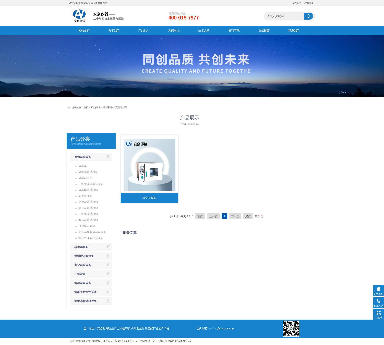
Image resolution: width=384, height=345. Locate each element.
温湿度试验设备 (84, 256)
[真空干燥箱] (149, 165)
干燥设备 (108, 107)
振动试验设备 (82, 283)
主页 (86, 107)
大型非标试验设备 (85, 301)
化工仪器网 (158, 341)
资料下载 (234, 30)
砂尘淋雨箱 (81, 247)
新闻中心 (174, 30)
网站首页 (84, 30)
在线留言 (297, 3)
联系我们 (309, 3)
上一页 (213, 216)
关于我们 (114, 30)
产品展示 (144, 30)
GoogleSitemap (183, 341)
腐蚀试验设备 (82, 156)
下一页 (235, 216)
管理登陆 (170, 341)
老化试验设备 (82, 265)
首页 (200, 216)
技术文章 (204, 30)
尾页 (248, 216)
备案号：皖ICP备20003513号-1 (123, 341)
